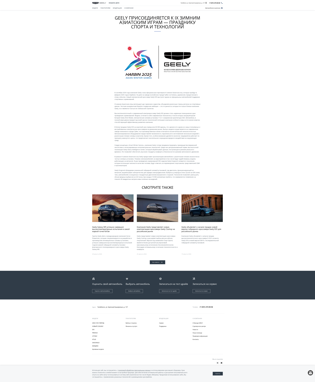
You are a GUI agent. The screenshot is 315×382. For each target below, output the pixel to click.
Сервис (161, 323)
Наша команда (197, 333)
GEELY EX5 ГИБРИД (98, 323)
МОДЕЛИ (95, 8)
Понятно (217, 373)
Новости (195, 329)
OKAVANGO (95, 343)
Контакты (196, 339)
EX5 (93, 329)
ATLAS (94, 339)
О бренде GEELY (198, 323)
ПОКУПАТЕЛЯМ (105, 8)
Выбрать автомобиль (134, 291)
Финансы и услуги (131, 326)
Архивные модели (98, 349)
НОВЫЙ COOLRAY (97, 326)
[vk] (217, 363)
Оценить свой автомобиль (102, 291)
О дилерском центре (199, 326)
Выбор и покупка (131, 323)
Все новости (155, 262)
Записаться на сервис (201, 291)
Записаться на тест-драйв (169, 291)
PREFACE (95, 333)
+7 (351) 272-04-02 (206, 307)
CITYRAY (94, 336)
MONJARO (95, 346)
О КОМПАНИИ (128, 8)
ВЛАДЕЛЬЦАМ (117, 8)
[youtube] (221, 363)
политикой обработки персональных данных (134, 370)
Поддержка (162, 326)
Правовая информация (200, 336)
